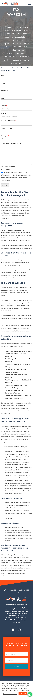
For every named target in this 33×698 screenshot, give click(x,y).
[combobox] (16, 139)
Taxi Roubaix (26, 364)
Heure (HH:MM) (7, 128)
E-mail (3, 98)
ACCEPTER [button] (23, 694)
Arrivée (4, 113)
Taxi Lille (20, 235)
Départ (4, 105)
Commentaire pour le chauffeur (12, 143)
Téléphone (5, 90)
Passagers (5, 136)
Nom (3, 75)
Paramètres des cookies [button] (10, 694)
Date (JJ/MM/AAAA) (8, 121)
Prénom (4, 83)
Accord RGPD (6, 170)
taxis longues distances (16, 346)
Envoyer (5, 185)
